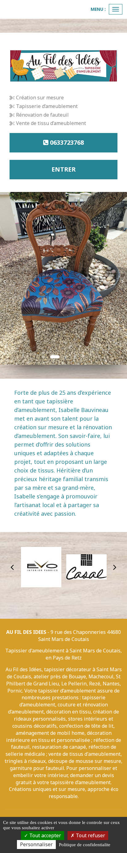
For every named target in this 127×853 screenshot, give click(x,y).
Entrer (63, 169)
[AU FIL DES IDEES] (63, 66)
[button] (6, 278)
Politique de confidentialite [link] (84, 844)
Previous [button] (12, 567)
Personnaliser (36, 844)
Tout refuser (90, 835)
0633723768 (66, 142)
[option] (41, 567)
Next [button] (114, 567)
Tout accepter (44, 835)
